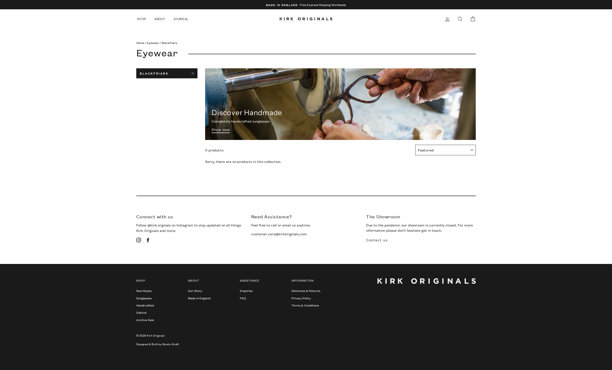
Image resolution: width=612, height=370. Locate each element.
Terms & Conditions (305, 305)
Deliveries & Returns (305, 290)
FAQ (243, 298)
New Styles (144, 290)
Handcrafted (145, 305)
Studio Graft (170, 344)
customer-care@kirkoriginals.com (279, 233)
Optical (141, 312)
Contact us (377, 239)
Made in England (199, 298)
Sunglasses (144, 298)
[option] (306, 4)
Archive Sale (145, 319)
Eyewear (153, 42)
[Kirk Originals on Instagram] (138, 240)
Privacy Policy (301, 298)
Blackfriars (154, 73)
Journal (180, 19)
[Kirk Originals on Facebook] (148, 240)
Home (140, 42)
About (159, 19)
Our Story (195, 290)
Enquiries (246, 290)
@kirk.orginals (159, 224)
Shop (141, 19)
